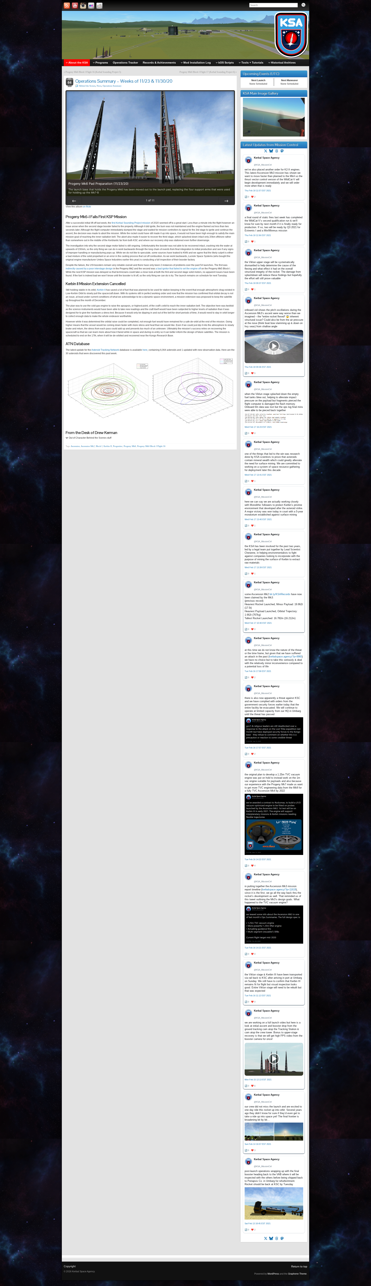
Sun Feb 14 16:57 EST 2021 (258, 1144)
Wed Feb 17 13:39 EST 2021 (258, 567)
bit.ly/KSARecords (280, 594)
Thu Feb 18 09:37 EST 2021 (258, 283)
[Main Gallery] (274, 135)
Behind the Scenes (87, 86)
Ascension (75, 446)
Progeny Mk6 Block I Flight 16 (151, 446)
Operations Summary (112, 86)
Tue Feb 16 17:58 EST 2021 (258, 671)
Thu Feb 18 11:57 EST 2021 (258, 190)
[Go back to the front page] (185, 35)
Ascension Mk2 (88, 446)
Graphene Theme (297, 1273)
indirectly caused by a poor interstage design (89, 268)
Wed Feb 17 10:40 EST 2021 (258, 623)
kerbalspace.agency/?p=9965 (285, 656)
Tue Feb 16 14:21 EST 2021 (258, 948)
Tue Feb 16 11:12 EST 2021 (258, 995)
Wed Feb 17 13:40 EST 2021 (258, 519)
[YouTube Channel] (75, 6)
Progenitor (118, 446)
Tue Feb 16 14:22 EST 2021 (258, 859)
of (150, 200)
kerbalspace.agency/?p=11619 (279, 889)
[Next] (226, 200)
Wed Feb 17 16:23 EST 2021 (258, 427)
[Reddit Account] (99, 6)
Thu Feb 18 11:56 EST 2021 (258, 235)
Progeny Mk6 (130, 446)
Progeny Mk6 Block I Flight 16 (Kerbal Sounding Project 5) (93, 72)
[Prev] (74, 200)
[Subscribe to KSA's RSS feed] (67, 6)
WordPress (273, 1273)
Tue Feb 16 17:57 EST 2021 (258, 748)
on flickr (87, 206)
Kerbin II (101, 290)
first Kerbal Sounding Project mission (131, 223)
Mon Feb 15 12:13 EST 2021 (258, 1079)
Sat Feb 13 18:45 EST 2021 (258, 1223)
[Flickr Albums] (91, 6)
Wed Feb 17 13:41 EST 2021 (258, 475)
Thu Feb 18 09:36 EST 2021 (258, 367)
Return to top (299, 1266)
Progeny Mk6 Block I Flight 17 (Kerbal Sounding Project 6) (207, 72)
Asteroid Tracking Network (105, 350)
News (99, 86)
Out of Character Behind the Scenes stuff (90, 437)
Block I (99, 446)
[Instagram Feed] (83, 6)
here (145, 350)
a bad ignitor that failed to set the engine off (178, 268)
